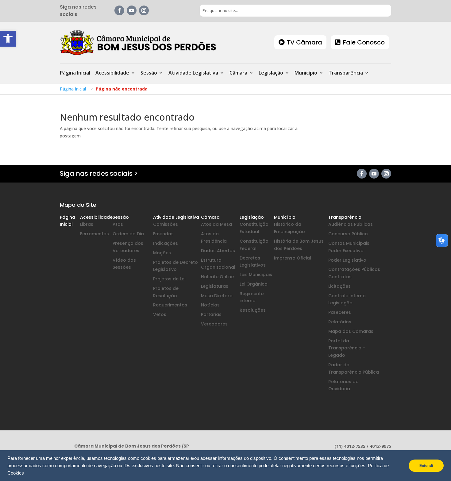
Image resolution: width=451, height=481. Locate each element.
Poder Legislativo (347, 260)
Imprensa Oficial (292, 258)
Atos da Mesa (216, 224)
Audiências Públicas (350, 224)
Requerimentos (170, 305)
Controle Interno (347, 296)
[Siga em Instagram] (144, 10)
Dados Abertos (218, 251)
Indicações (165, 243)
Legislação (271, 73)
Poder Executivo (346, 251)
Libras (86, 224)
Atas (118, 224)
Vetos (159, 314)
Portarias (211, 314)
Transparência (346, 73)
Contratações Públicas (354, 269)
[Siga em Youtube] (132, 10)
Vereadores (214, 324)
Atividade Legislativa (193, 73)
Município (306, 73)
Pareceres (339, 312)
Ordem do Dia (128, 234)
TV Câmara (304, 42)
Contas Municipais (348, 243)
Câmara (238, 73)
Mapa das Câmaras (350, 331)
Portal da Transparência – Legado (346, 348)
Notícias (210, 305)
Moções (162, 253)
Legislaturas (214, 286)
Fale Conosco (364, 42)
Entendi (426, 466)
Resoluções (253, 310)
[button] (8, 39)
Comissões (165, 224)
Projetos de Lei (169, 279)
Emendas (163, 234)
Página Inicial (75, 73)
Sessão (149, 73)
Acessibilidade (112, 73)
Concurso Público (348, 234)
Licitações (339, 286)
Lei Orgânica (254, 284)
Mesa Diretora (217, 296)
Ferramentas (94, 234)
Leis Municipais (256, 274)
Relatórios (339, 322)
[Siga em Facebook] (119, 10)
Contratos (340, 277)
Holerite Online (217, 277)
